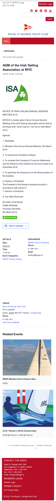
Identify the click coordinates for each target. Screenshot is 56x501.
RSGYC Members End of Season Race (19, 379)
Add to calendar (16, 225)
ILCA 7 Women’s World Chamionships (19, 430)
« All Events (8, 50)
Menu (6, 41)
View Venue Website (11, 322)
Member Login (46, 4)
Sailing (19, 259)
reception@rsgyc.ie (16, 475)
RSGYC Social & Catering (38, 242)
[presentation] (27, 357)
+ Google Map (35, 312)
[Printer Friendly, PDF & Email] (10, 217)
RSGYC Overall (9, 259)
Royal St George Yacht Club (14, 306)
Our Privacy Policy (11, 490)
